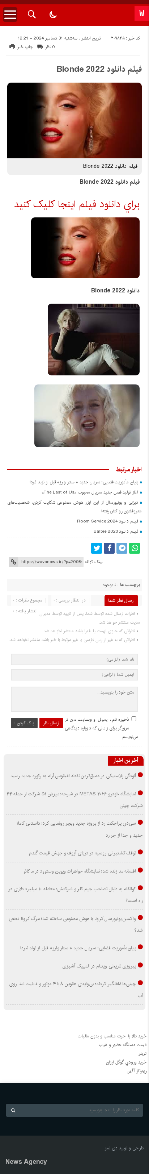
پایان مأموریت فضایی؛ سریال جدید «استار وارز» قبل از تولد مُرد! (84, 482)
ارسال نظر (51, 723)
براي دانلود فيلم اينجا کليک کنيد (77, 204)
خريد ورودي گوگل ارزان (126, 1062)
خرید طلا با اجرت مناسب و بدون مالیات (112, 1036)
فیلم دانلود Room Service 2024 (107, 521)
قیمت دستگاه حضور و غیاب (122, 1044)
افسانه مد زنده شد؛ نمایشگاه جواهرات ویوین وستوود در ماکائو (80, 871)
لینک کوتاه (94, 561)
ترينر (142, 1053)
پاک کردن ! (24, 723)
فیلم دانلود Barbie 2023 (116, 531)
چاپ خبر (25, 46)
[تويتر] (96, 548)
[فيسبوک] (109, 548)
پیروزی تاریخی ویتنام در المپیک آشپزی (99, 966)
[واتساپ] (134, 548)
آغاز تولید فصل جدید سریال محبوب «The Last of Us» (90, 492)
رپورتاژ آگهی (136, 1070)
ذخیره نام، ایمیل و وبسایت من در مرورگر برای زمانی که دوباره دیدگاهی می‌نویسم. (101, 728)
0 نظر (50, 46)
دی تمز (111, 1148)
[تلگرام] (121, 548)
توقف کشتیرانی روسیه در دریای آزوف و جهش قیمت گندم (82, 853)
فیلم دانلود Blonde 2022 (99, 69)
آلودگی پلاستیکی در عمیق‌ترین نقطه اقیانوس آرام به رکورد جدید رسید (73, 776)
